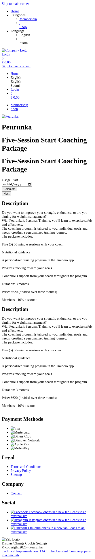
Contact (16, 493)
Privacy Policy (21, 470)
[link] (56, 35)
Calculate (9, 189)
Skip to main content (16, 4)
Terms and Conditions (26, 467)
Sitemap (16, 474)
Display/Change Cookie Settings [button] (24, 543)
